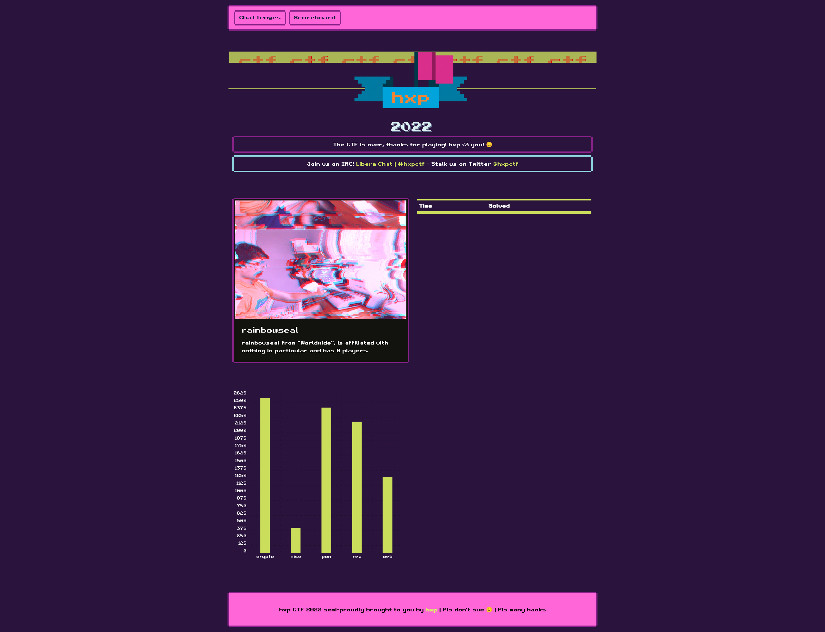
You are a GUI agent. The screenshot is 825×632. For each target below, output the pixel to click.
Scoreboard (315, 18)
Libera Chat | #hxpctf (390, 163)
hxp (431, 609)
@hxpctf (506, 163)
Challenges (260, 18)
